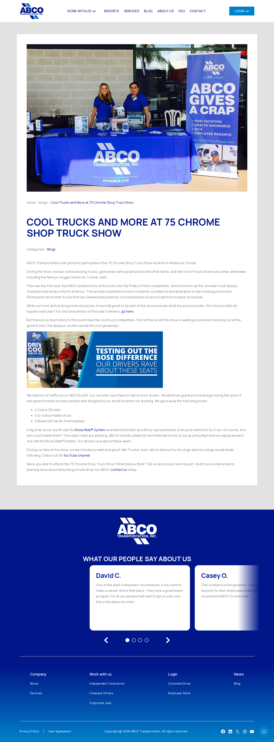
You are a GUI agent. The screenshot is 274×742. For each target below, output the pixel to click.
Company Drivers (101, 693)
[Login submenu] (246, 11)
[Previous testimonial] (106, 640)
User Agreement (59, 731)
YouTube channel (77, 455)
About (34, 683)
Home (31, 202)
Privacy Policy (29, 731)
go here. (127, 311)
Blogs (43, 202)
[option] (139, 598)
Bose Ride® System (90, 430)
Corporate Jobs (100, 703)
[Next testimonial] (168, 640)
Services (36, 693)
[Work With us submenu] (93, 11)
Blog (237, 683)
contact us (119, 469)
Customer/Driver (179, 683)
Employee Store (179, 693)
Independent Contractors (107, 683)
